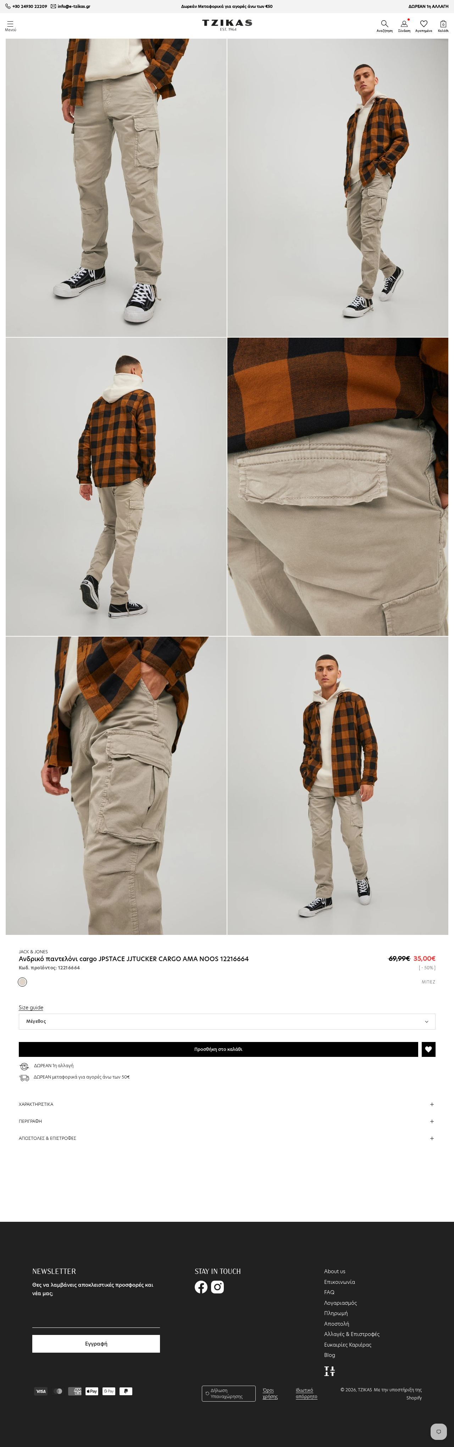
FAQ (329, 1292)
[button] (385, 23)
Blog (329, 1355)
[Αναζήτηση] (385, 23)
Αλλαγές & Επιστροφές (352, 1334)
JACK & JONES (33, 952)
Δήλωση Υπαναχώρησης (227, 1393)
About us (334, 1271)
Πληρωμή (336, 1313)
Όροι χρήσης (270, 1393)
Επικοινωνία (339, 1282)
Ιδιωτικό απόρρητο (306, 1393)
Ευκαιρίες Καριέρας (347, 1344)
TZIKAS (365, 1390)
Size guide (31, 1007)
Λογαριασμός (340, 1303)
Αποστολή (336, 1323)
